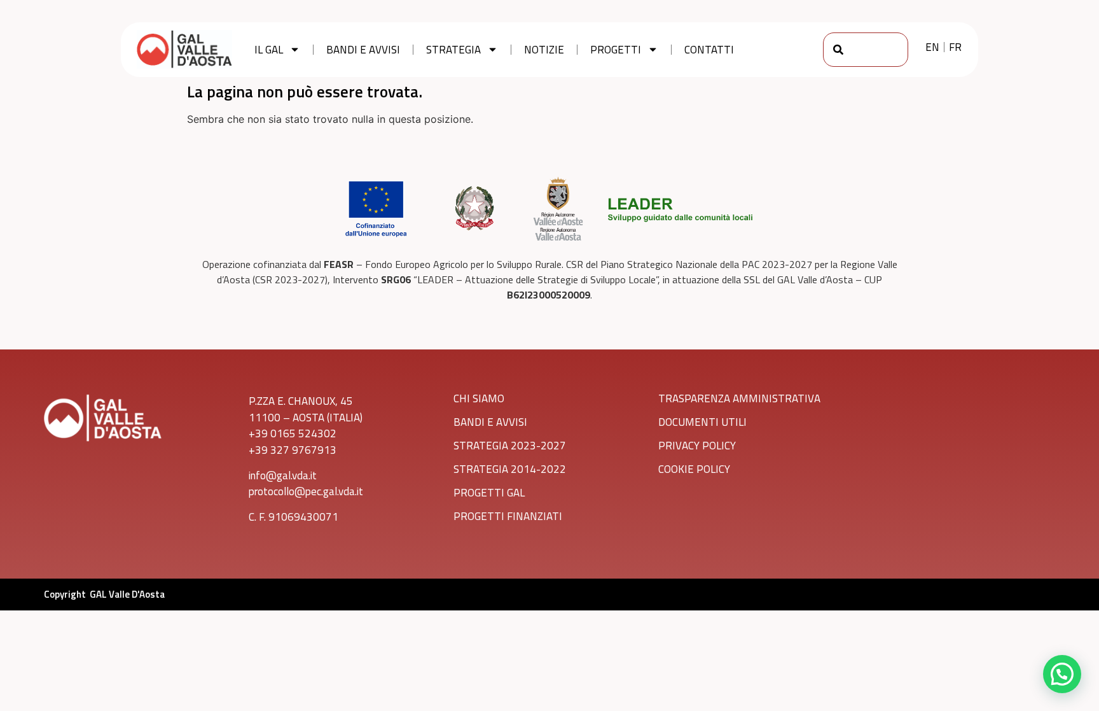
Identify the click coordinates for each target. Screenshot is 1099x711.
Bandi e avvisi (363, 49)
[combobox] (865, 49)
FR (955, 47)
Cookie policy (694, 469)
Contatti (709, 49)
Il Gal (268, 49)
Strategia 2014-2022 (509, 469)
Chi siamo (478, 398)
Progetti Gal (489, 492)
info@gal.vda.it (283, 475)
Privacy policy (697, 445)
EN (932, 47)
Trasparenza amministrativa (739, 398)
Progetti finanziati (507, 516)
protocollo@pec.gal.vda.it (306, 491)
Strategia (453, 49)
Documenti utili (702, 422)
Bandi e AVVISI (490, 422)
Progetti (615, 49)
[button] (1062, 674)
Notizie (544, 49)
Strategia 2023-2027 (509, 445)
